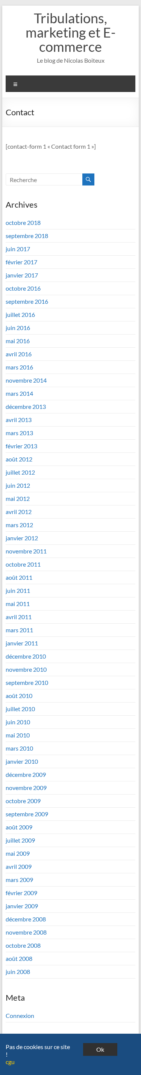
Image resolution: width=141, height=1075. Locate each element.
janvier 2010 (22, 761)
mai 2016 (18, 340)
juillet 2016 (20, 314)
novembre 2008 (26, 932)
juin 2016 (18, 327)
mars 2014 (19, 393)
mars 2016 (19, 367)
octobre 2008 (23, 945)
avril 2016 (19, 353)
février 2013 (21, 445)
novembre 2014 (26, 380)
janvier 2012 (22, 537)
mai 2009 (18, 853)
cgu (10, 1061)
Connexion (20, 1015)
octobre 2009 (23, 800)
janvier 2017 (22, 275)
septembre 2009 (27, 813)
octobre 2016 (23, 288)
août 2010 (19, 695)
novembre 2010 (26, 669)
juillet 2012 (20, 472)
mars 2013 (19, 432)
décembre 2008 (26, 919)
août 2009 (19, 827)
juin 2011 (18, 590)
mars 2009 (19, 879)
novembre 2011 (26, 551)
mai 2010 (18, 735)
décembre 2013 (26, 406)
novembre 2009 (26, 787)
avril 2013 (19, 419)
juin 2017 (18, 248)
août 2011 (19, 577)
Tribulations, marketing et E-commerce (70, 32)
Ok (100, 1049)
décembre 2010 (26, 656)
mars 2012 (19, 524)
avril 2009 (19, 866)
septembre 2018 (27, 235)
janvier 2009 (22, 905)
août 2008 (19, 958)
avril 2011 (19, 616)
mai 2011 (18, 603)
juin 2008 (18, 971)
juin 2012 (18, 485)
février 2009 (21, 892)
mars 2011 (19, 629)
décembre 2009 (26, 774)
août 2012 (19, 459)
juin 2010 (18, 721)
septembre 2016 (27, 301)
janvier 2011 (22, 643)
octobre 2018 (23, 222)
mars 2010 (19, 748)
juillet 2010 (20, 708)
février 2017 (21, 261)
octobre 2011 (23, 564)
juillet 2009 (20, 840)
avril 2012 (19, 511)
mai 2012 (18, 498)
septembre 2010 (27, 682)
